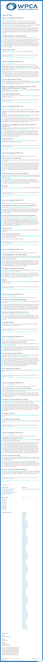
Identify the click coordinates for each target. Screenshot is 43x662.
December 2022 (25, 568)
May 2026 (24, 517)
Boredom (21, 377)
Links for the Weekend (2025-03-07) (12, 200)
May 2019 (24, 622)
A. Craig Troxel (8, 377)
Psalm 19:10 (29, 121)
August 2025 (24, 529)
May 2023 (24, 562)
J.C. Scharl (27, 289)
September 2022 (25, 572)
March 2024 (24, 550)
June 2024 (24, 546)
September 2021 (25, 587)
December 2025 (25, 524)
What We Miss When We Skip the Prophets (32, 235)
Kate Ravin (25, 244)
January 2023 (24, 567)
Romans (35, 244)
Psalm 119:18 (30, 220)
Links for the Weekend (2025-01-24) (12, 249)
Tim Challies (34, 57)
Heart (24, 377)
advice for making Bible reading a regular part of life (21, 207)
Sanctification (29, 57)
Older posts (4, 484)
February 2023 (24, 566)
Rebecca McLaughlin (32, 102)
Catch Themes (38, 658)
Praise (3, 290)
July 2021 (24, 590)
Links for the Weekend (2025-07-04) (12, 153)
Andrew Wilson (8, 195)
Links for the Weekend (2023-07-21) (12, 432)
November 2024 (25, 540)
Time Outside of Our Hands (29, 95)
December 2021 (25, 583)
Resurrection (32, 427)
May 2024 (24, 547)
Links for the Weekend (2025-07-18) (12, 106)
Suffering (36, 427)
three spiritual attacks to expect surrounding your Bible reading (28, 257)
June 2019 (24, 621)
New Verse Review (36, 195)
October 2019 (24, 616)
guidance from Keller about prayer (21, 129)
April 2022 (24, 578)
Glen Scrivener (19, 102)
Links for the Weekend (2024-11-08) (12, 294)
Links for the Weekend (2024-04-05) (12, 383)
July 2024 (24, 545)
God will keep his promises (9, 26)
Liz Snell (31, 331)
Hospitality (33, 480)
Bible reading (8, 244)
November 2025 (25, 525)
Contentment (8, 331)
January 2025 (24, 537)
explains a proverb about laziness (12, 51)
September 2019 (25, 617)
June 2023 (24, 561)
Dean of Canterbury (17, 395)
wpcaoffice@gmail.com (6, 636)
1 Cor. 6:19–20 (19, 360)
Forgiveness (18, 195)
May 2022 (24, 577)
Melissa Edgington (5, 481)
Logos (27, 102)
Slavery (37, 102)
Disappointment (17, 331)
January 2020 (24, 612)
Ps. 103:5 (18, 273)
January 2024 (24, 552)
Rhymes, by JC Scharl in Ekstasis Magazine (19, 281)
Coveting (11, 102)
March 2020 (24, 610)
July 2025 (24, 530)
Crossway (7, 57)
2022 (4, 504)
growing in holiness (33, 37)
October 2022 (24, 571)
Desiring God (13, 195)
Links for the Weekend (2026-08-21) (8, 489)
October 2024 (24, 541)
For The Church (22, 480)
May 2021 (24, 592)
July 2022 (24, 575)
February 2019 (24, 626)
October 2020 (24, 601)
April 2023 (24, 563)
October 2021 (24, 586)
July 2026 (24, 515)
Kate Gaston (23, 427)
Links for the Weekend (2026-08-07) (8, 492)
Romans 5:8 (12, 180)
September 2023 (25, 557)
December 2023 (25, 553)
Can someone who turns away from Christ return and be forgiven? (18, 176)
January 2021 (24, 597)
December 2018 (25, 628)
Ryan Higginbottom (13, 19)
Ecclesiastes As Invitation (6, 490)
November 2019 (25, 615)
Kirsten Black (21, 57)
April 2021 (24, 593)
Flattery (18, 480)
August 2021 (24, 588)
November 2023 (25, 555)
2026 (4, 499)
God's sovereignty (13, 427)
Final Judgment (23, 331)
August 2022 (24, 573)
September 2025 (25, 527)
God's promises (12, 57)
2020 (4, 506)
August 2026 (24, 514)
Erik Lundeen (17, 244)
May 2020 (24, 607)
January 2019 (24, 627)
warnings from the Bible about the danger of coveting (20, 68)
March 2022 (24, 580)
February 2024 (24, 551)
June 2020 (24, 606)
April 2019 (24, 623)
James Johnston (32, 289)
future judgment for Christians (24, 313)
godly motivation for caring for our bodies (20, 356)
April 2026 (24, 519)
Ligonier (30, 377)
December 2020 (25, 598)
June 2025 (24, 531)
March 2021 (24, 595)
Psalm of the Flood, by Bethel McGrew (17, 140)
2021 (4, 505)
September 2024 (25, 542)
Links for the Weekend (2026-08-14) (12, 18)
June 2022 (24, 576)
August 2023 (24, 558)
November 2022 (25, 570)
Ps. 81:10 (10, 275)
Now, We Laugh (26, 420)
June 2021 (24, 591)
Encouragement (14, 480)
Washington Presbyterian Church (13, 658)
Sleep (9, 481)
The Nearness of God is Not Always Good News (31, 489)
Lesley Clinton (30, 195)
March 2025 (24, 535)
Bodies (18, 377)
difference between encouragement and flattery (12, 471)
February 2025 (24, 536)
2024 (4, 501)
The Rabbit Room (36, 331)
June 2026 (24, 516)
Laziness (25, 57)
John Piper (16, 57)
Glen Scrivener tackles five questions (15, 89)
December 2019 (25, 613)
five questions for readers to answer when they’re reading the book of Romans (24, 217)
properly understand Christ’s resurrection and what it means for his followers (26, 389)
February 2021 (24, 596)
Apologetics (8, 102)
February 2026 (24, 521)
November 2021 (25, 585)
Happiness (22, 195)
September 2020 (25, 602)
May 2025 (24, 532)
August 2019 (24, 618)
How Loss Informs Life (6, 494)
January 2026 (24, 522)
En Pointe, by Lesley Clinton (15, 187)
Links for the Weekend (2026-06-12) (12, 61)
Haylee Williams (28, 480)
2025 (4, 500)
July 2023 (24, 560)
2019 (4, 507)
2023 (4, 502)
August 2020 (24, 603)
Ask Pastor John (14, 377)
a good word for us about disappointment (15, 301)
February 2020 (24, 611)
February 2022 (24, 581)
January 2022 (24, 582)
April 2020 (24, 608)
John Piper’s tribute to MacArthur (23, 116)
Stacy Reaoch (34, 377)
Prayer (3, 149)
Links (4, 57)
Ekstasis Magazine (22, 289)
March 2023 (24, 565)
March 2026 (24, 520)
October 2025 (24, 526)
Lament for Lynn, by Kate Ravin (16, 229)
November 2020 (25, 600)
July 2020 (24, 605)
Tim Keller (6, 149)
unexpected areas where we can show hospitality (26, 439)
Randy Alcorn (27, 427)
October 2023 (24, 556)
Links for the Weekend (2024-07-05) (12, 336)
